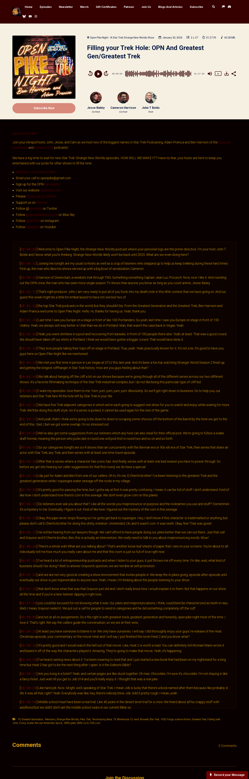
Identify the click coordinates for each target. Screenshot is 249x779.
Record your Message (229, 775)
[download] (226, 73)
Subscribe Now (44, 108)
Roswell (144, 719)
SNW (66, 723)
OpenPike (33, 221)
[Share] (233, 73)
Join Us (146, 7)
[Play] (98, 73)
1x (218, 74)
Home (28, 7)
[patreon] (223, 7)
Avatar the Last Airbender (40, 723)
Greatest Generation (32, 719)
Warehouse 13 (125, 719)
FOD (163, 719)
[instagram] (35, 17)
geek (73, 723)
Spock (58, 723)
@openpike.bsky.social (42, 215)
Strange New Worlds (68, 719)
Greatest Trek (43, 147)
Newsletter (66, 7)
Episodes (46, 7)
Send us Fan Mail (24, 133)
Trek (88, 719)
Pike (82, 719)
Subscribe (196, 7)
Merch (84, 7)
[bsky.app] (24, 17)
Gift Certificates (106, 7)
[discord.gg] (229, 7)
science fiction (183, 719)
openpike (35, 208)
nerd (136, 719)
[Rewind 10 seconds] (90, 73)
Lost (97, 723)
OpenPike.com (50, 190)
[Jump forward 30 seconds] (106, 73)
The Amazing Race (102, 719)
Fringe (170, 719)
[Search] (214, 7)
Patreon (129, 7)
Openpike (32, 227)
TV (18, 719)
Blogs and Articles (170, 7)
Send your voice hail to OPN (35, 172)
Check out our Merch (41, 196)
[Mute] (210, 73)
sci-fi (86, 723)
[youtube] (30, 17)
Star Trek (154, 719)
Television (49, 719)
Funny (22, 723)
